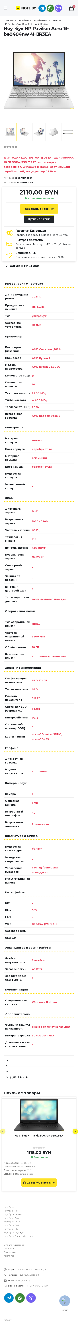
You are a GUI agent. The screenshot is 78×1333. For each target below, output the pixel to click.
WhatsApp (50, 8)
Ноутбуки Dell (11, 1225)
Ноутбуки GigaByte (14, 1232)
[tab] (39, 1058)
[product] (39, 1115)
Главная (9, 20)
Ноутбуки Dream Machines (18, 1236)
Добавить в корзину (39, 208)
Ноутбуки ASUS (12, 1221)
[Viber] (58, 8)
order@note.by (22, 1280)
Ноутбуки (23, 20)
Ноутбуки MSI (11, 1229)
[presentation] (8, 80)
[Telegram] (42, 8)
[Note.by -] (26, 8)
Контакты (9, 1256)
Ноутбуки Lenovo (13, 1214)
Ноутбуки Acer (11, 1218)
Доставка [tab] (19, 1077)
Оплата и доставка (14, 1245)
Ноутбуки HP (40, 20)
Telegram (9, 1298)
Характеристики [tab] (24, 266)
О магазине (10, 1252)
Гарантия (9, 1248)
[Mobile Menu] (6, 8)
